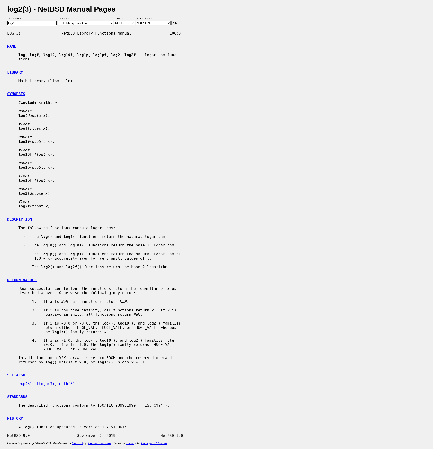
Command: (16, 18)
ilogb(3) (46, 384)
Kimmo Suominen (99, 443)
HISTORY (15, 418)
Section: (66, 18)
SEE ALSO (16, 375)
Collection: (145, 18)
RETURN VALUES (22, 280)
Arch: (121, 18)
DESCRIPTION (19, 219)
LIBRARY (15, 72)
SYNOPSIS (16, 94)
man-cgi (131, 443)
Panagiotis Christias (154, 443)
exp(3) (25, 384)
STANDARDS (17, 397)
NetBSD (77, 443)
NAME (11, 46)
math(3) (67, 384)
